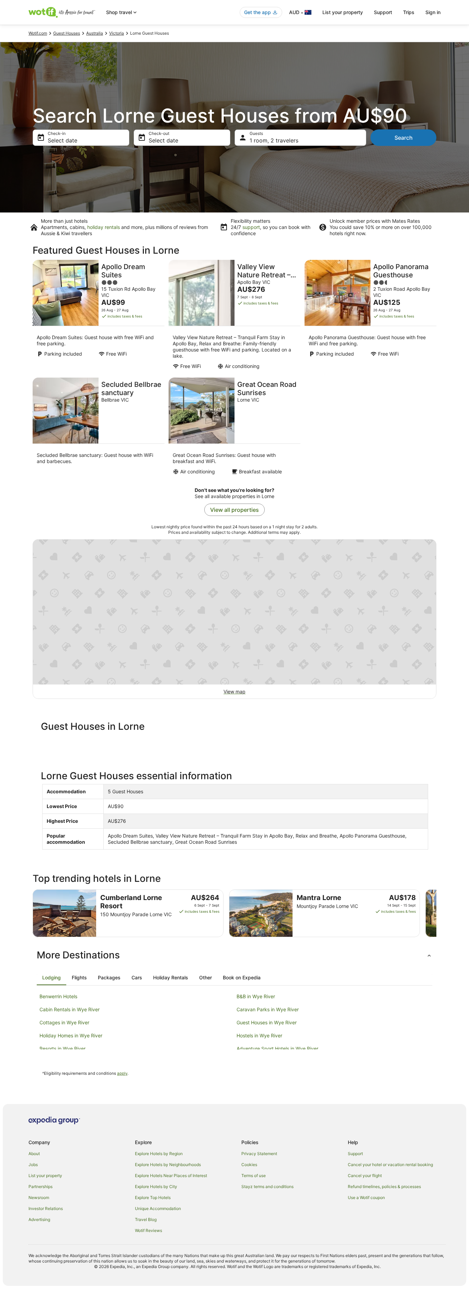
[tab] (51, 977)
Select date (62, 140)
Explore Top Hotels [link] (153, 1197)
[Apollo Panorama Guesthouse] (370, 316)
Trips (408, 12)
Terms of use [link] (253, 1175)
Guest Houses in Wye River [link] (267, 1022)
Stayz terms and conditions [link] (267, 1186)
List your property (342, 12)
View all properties (234, 509)
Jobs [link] (33, 1164)
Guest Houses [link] (66, 33)
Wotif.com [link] (37, 33)
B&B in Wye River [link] (256, 996)
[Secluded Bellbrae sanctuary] (98, 428)
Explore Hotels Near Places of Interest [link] (171, 1175)
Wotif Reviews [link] (148, 1230)
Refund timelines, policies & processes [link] (384, 1186)
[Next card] (436, 913)
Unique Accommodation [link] (158, 1208)
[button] (234, 955)
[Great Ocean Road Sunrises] (234, 428)
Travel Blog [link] (146, 1219)
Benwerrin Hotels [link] (58, 996)
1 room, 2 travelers (274, 140)
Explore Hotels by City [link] (156, 1186)
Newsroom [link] (38, 1197)
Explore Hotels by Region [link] (159, 1153)
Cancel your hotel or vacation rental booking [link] (390, 1164)
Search (403, 137)
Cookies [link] (249, 1164)
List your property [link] (45, 1175)
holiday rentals (103, 227)
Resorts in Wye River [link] (62, 1048)
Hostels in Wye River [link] (259, 1035)
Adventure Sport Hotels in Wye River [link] (277, 1048)
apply (122, 1073)
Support (383, 12)
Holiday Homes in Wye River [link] (70, 1035)
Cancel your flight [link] (365, 1175)
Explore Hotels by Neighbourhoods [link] (168, 1164)
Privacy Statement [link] (259, 1153)
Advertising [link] (39, 1219)
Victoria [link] (116, 33)
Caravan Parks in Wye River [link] (268, 1009)
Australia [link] (94, 33)
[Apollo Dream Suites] (98, 316)
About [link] (34, 1153)
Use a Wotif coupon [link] (366, 1197)
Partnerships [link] (40, 1186)
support (251, 227)
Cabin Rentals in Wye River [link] (69, 1009)
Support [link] (355, 1153)
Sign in (433, 12)
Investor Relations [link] (45, 1208)
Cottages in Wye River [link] (64, 1022)
